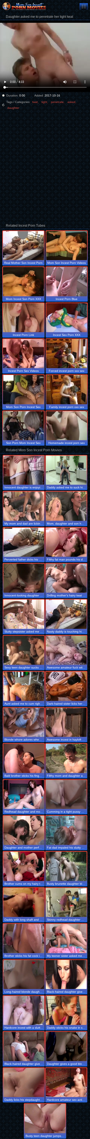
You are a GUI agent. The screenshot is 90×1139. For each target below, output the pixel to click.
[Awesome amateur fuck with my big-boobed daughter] (66, 650)
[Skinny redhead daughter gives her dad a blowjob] (66, 902)
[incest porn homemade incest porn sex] (84, 6)
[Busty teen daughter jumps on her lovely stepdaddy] (44, 1118)
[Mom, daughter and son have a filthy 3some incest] (66, 506)
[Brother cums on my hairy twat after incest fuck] (23, 866)
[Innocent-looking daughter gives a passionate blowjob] (23, 578)
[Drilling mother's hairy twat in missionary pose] (66, 578)
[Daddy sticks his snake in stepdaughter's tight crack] (66, 1010)
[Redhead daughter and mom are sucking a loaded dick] (23, 794)
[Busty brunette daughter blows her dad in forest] (66, 866)
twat (35, 102)
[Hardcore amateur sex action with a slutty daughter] (66, 1082)
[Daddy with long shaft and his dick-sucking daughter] (23, 902)
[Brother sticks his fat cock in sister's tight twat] (23, 938)
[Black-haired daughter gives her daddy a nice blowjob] (23, 1046)
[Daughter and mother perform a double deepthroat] (23, 830)
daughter (13, 107)
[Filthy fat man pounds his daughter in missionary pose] (66, 542)
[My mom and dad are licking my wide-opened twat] (23, 506)
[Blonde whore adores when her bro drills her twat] (23, 722)
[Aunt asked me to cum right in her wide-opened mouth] (23, 686)
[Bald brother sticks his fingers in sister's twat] (23, 758)
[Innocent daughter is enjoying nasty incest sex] (23, 470)
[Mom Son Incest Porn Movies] (25, 6)
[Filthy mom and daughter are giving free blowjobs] (66, 758)
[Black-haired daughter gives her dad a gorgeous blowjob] (66, 974)
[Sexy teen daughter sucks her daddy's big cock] (23, 650)
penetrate (57, 102)
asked (71, 102)
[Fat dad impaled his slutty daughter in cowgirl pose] (66, 830)
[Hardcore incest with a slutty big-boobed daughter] (23, 1010)
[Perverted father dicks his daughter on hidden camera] (23, 542)
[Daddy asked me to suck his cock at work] (66, 470)
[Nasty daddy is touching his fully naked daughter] (66, 614)
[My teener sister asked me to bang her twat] (66, 938)
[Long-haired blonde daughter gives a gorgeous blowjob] (23, 974)
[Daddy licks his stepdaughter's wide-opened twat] (23, 1082)
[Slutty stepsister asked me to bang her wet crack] (23, 614)
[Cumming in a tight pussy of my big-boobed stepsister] (66, 794)
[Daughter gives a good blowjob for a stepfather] (66, 1046)
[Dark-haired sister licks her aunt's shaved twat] (66, 686)
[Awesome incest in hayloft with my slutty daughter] (66, 722)
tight (44, 102)
